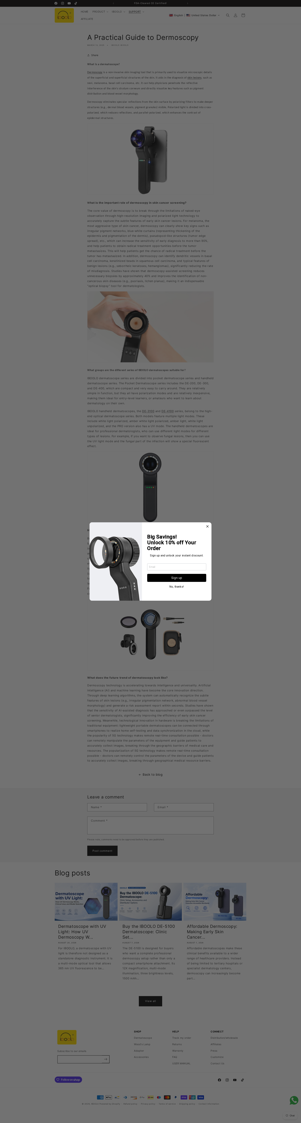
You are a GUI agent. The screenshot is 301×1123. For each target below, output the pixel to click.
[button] (207, 526)
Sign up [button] (176, 578)
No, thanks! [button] (176, 586)
